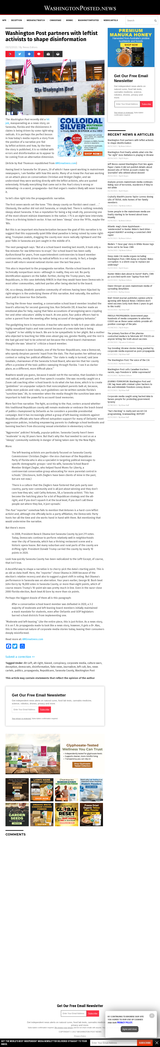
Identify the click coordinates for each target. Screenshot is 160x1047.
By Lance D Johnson (127, 342)
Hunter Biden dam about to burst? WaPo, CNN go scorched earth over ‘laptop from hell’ (131, 275)
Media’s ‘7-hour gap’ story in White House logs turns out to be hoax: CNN (131, 245)
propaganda (31, 670)
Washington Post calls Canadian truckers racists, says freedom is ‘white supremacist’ (129, 371)
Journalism (69, 666)
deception (16, 20)
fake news (56, 666)
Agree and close (129, 1029)
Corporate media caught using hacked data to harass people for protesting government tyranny (130, 399)
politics (19, 670)
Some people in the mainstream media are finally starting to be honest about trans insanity (129, 214)
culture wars (94, 663)
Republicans (47, 670)
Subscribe (145, 1042)
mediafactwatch (36, 20)
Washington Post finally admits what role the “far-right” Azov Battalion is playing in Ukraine (131, 153)
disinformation (40, 666)
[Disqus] (55, 878)
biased (48, 663)
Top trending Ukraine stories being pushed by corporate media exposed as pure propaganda (131, 349)
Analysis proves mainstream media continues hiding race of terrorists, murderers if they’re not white (130, 185)
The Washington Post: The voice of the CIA (129, 360)
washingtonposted (88, 20)
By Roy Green (124, 292)
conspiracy (59, 663)
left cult (81, 666)
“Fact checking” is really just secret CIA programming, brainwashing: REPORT (127, 412)
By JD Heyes (123, 158)
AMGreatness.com (65, 163)
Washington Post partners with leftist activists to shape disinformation (131, 141)
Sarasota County (64, 670)
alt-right (38, 663)
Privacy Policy (80, 1036)
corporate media (76, 663)
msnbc (69, 20)
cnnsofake (55, 20)
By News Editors (125, 146)
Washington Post (85, 670)
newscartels (111, 20)
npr (4, 20)
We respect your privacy (64, 1028)
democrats (24, 666)
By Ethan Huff (124, 310)
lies (89, 666)
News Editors (30, 47)
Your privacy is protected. (21, 718)
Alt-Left (28, 663)
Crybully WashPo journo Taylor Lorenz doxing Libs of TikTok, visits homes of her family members (130, 199)
